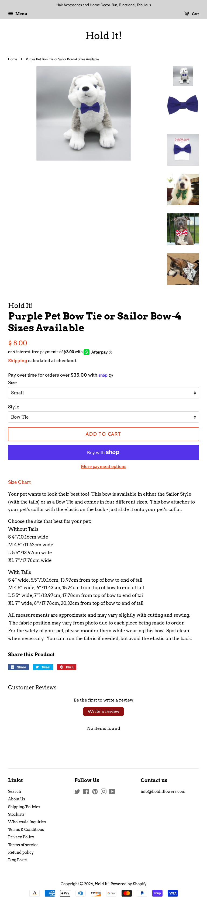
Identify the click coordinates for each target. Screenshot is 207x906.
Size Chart (19, 482)
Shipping (17, 360)
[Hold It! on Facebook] (86, 792)
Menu (21, 14)
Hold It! (103, 35)
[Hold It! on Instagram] (103, 792)
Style (13, 406)
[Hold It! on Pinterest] (95, 792)
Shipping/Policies (24, 806)
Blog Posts (17, 860)
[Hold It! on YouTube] (112, 792)
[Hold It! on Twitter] (77, 792)
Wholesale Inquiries (27, 822)
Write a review (103, 711)
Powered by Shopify (129, 883)
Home (12, 59)
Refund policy (21, 852)
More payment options (103, 466)
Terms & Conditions (26, 829)
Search (14, 791)
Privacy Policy (21, 837)
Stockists (16, 814)
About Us (16, 799)
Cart (195, 13)
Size (12, 382)
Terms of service (23, 844)
